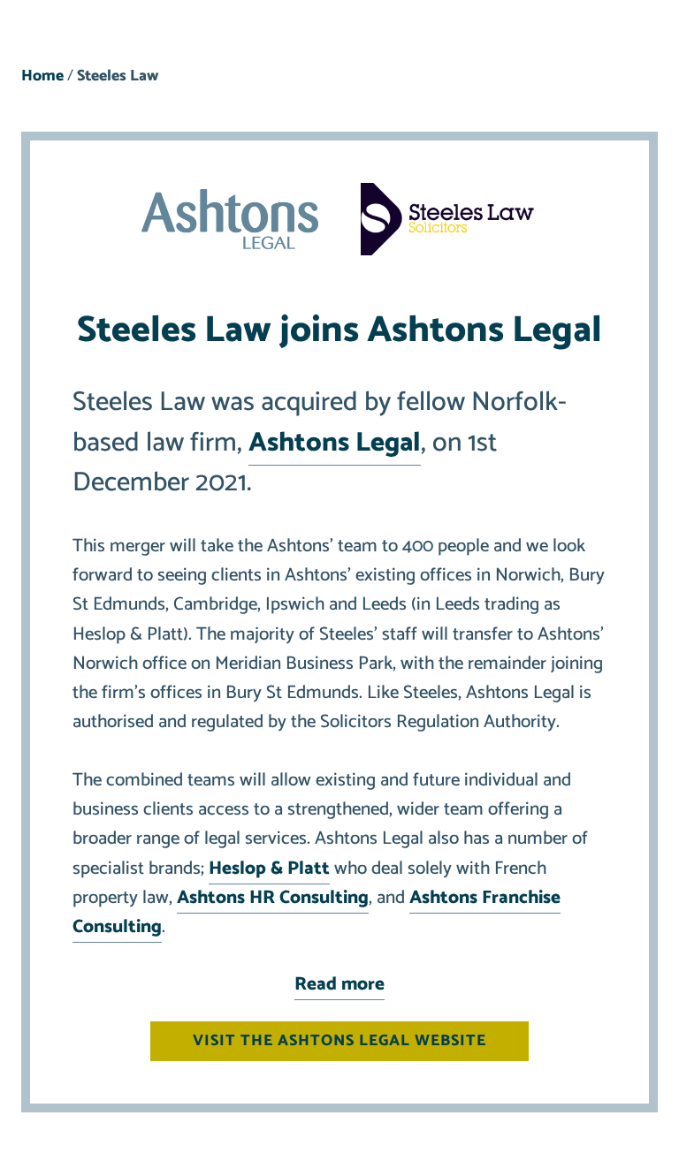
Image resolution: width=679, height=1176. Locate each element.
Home (42, 76)
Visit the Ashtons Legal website (339, 1041)
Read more (339, 984)
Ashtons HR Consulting (273, 898)
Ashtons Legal (334, 443)
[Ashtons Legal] (229, 223)
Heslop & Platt (269, 869)
